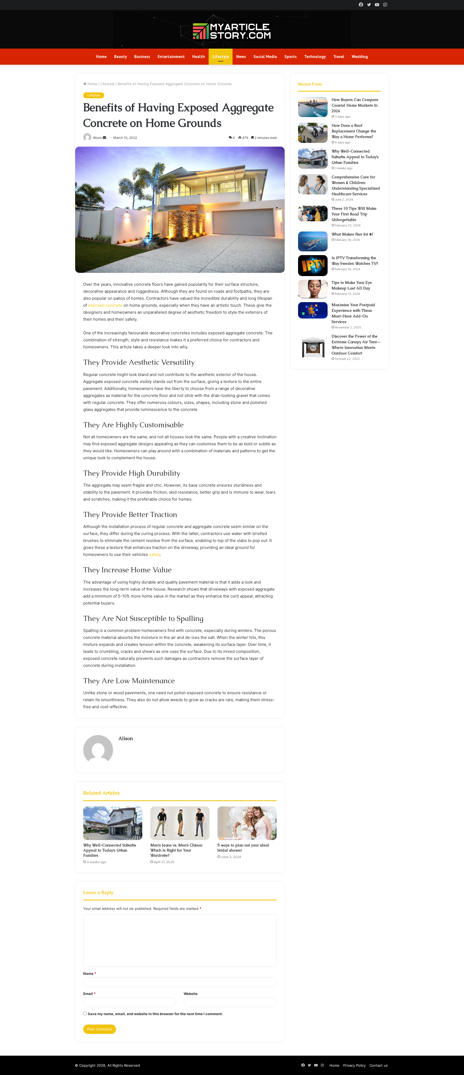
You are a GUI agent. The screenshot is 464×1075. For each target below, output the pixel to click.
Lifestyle (220, 56)
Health (198, 56)
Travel (338, 56)
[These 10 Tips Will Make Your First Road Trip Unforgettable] (313, 213)
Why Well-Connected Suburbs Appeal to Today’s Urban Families (109, 850)
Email (89, 993)
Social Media (265, 56)
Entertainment (171, 56)
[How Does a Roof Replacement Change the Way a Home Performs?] (313, 133)
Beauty (120, 56)
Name (89, 973)
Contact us (378, 1065)
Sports (290, 56)
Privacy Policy (354, 1065)
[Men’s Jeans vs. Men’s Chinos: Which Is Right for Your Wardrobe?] (179, 823)
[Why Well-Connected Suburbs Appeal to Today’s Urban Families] (112, 823)
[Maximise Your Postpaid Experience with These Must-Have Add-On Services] (313, 310)
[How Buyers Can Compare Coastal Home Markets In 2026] (313, 107)
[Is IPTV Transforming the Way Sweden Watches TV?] (313, 265)
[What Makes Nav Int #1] (313, 241)
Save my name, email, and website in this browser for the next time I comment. (155, 1014)
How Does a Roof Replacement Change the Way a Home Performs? (354, 131)
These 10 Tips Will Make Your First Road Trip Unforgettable (354, 214)
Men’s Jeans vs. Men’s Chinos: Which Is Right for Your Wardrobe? (176, 850)
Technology (315, 56)
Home (101, 56)
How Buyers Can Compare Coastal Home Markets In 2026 (355, 105)
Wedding (360, 56)
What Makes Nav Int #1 (353, 234)
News (241, 56)
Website (191, 993)
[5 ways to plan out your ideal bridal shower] (247, 823)
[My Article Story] (232, 31)
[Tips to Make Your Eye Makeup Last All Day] (313, 289)
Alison (125, 738)
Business (142, 56)
